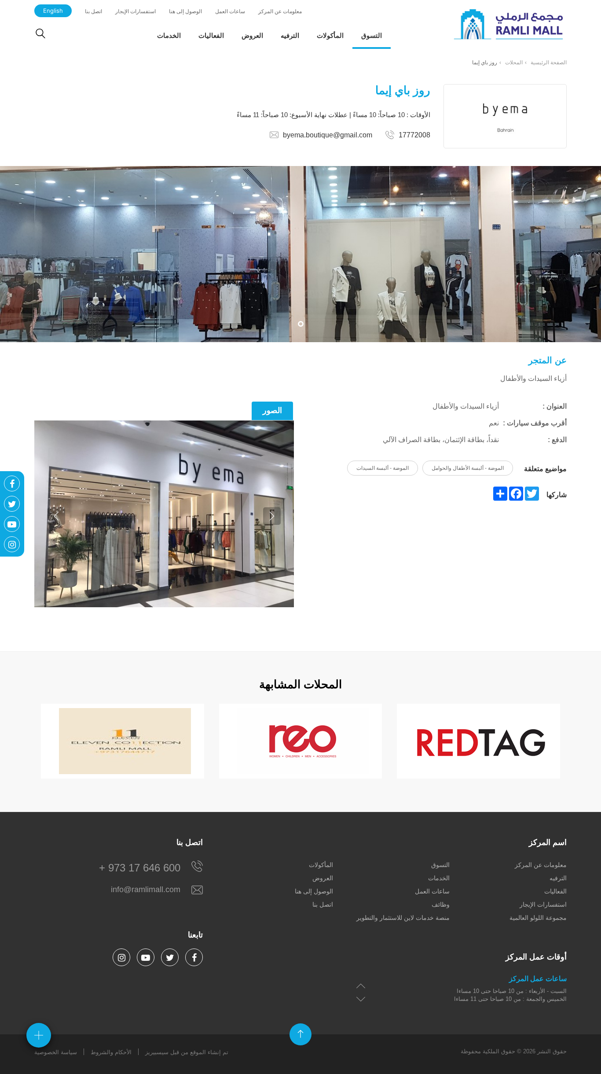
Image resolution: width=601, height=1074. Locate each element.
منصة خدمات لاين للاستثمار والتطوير (403, 917)
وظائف (441, 904)
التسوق (371, 35)
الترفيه (290, 35)
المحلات (514, 62)
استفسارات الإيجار (135, 11)
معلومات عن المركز (280, 11)
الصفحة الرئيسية (549, 62)
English (53, 10)
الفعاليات (211, 35)
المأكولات (330, 35)
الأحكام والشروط (111, 1052)
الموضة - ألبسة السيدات (382, 468)
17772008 (414, 135)
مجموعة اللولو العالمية (538, 917)
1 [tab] (301, 324)
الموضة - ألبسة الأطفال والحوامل (468, 468)
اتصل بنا (93, 11)
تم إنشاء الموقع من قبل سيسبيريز (186, 1052)
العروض (252, 35)
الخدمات (169, 35)
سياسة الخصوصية (55, 1052)
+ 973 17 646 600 (139, 868)
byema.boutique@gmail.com (327, 135)
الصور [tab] (272, 410)
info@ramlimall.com (145, 889)
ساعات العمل (230, 11)
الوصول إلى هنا (185, 11)
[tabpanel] (300, 254)
